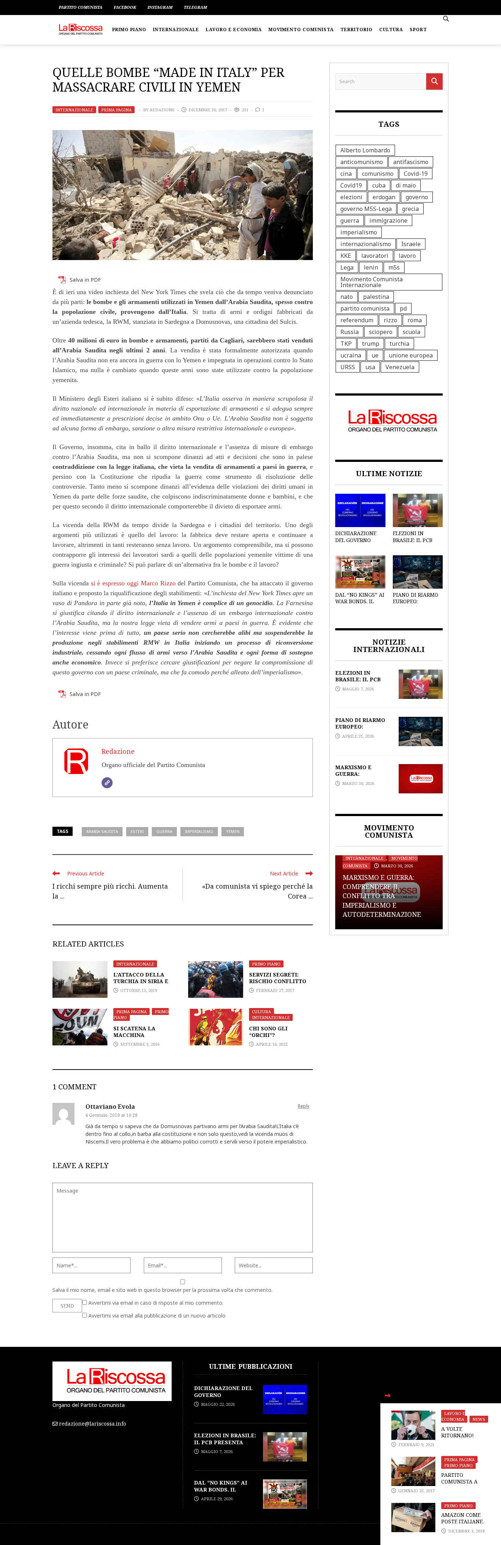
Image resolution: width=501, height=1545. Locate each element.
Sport (418, 29)
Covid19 (351, 185)
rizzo (390, 320)
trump (370, 344)
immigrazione (388, 220)
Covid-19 (416, 174)
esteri (137, 831)
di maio (406, 185)
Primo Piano (129, 29)
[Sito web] (107, 782)
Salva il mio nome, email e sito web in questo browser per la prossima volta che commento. (162, 1289)
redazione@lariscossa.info (92, 1423)
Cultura (391, 29)
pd (403, 308)
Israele (411, 244)
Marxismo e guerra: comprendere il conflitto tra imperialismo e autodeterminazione (382, 896)
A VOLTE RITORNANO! (457, 1432)
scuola (411, 332)
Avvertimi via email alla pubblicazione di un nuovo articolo (157, 1315)
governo (417, 197)
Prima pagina (116, 109)
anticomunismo (361, 162)
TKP (346, 344)
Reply (303, 1106)
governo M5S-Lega (366, 209)
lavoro (407, 256)
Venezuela (399, 367)
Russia (349, 332)
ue (375, 355)
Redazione (162, 109)
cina (346, 174)
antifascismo (410, 162)
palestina (376, 297)
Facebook (125, 7)
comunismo (378, 174)
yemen (232, 831)
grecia (410, 209)
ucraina (350, 355)
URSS (347, 367)
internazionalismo (365, 244)
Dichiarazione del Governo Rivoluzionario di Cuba (357, 543)
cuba (378, 185)
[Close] (387, 1396)
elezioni (351, 197)
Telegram (195, 7)
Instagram (159, 7)
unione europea (411, 355)
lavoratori (374, 256)
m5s (394, 267)
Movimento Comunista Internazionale (371, 282)
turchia (399, 344)
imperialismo (199, 831)
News (478, 1419)
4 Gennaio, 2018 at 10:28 (111, 1115)
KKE (345, 256)
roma (414, 320)
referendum (356, 320)
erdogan (384, 197)
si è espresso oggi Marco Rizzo (133, 583)
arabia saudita (102, 831)
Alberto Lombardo (365, 150)
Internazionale (176, 29)
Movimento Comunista (301, 29)
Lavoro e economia (234, 29)
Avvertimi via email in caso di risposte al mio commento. (155, 1302)
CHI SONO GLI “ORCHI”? (268, 1031)
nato (346, 297)
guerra (164, 831)
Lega (347, 267)
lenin (371, 267)
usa (370, 367)
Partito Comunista (80, 7)
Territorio (356, 29)
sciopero (380, 332)
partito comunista (365, 308)
